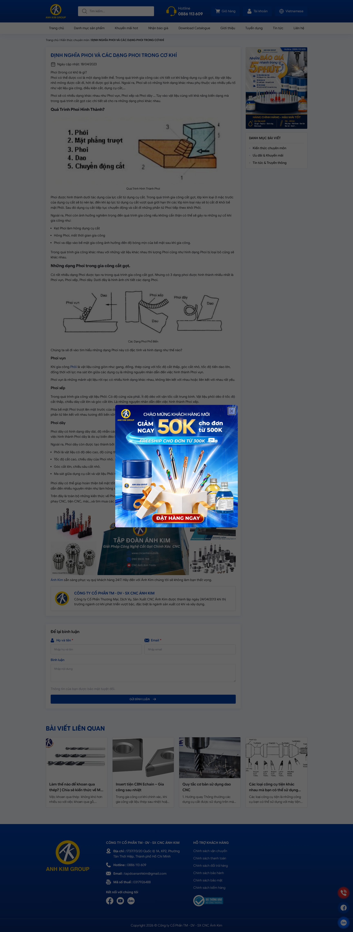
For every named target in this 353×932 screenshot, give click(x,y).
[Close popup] (231, 411)
